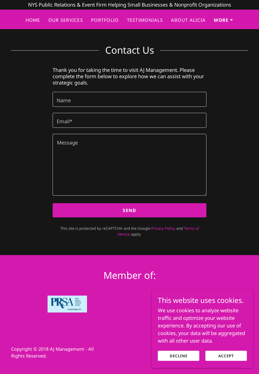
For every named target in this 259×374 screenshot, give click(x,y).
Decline (178, 355)
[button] (223, 20)
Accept (226, 355)
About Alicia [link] (188, 20)
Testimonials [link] (145, 20)
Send (129, 210)
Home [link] (33, 20)
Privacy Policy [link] (163, 228)
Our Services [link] (65, 20)
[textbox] (129, 99)
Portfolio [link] (105, 20)
